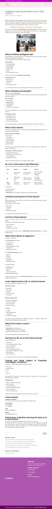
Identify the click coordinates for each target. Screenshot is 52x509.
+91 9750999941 (31, 469)
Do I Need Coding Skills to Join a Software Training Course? (17, 447)
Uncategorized (19, 15)
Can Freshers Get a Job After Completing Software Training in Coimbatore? (20, 441)
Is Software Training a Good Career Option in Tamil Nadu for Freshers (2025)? (21, 445)
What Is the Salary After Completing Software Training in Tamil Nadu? (19, 439)
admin (7, 15)
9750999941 (8, 1)
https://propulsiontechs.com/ (11, 414)
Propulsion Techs (20, 507)
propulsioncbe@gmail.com (34, 476)
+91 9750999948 (31, 472)
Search (44, 433)
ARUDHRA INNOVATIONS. (41, 507)
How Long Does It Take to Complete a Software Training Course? (18, 443)
